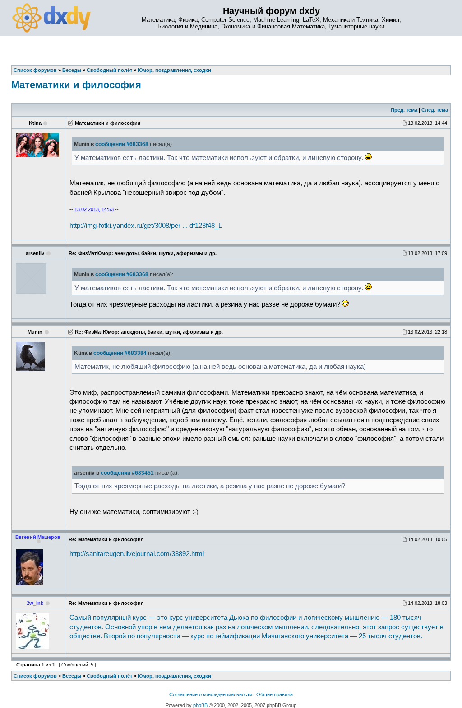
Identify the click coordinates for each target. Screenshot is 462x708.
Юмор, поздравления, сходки (174, 676)
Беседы (71, 676)
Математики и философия (76, 84)
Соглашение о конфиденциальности (210, 694)
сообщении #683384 (120, 353)
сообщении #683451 (127, 473)
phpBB (200, 705)
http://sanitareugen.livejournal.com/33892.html (136, 553)
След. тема (434, 110)
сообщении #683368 (121, 144)
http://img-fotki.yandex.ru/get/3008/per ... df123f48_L (145, 225)
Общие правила (274, 694)
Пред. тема (404, 110)
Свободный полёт (109, 676)
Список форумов (35, 676)
